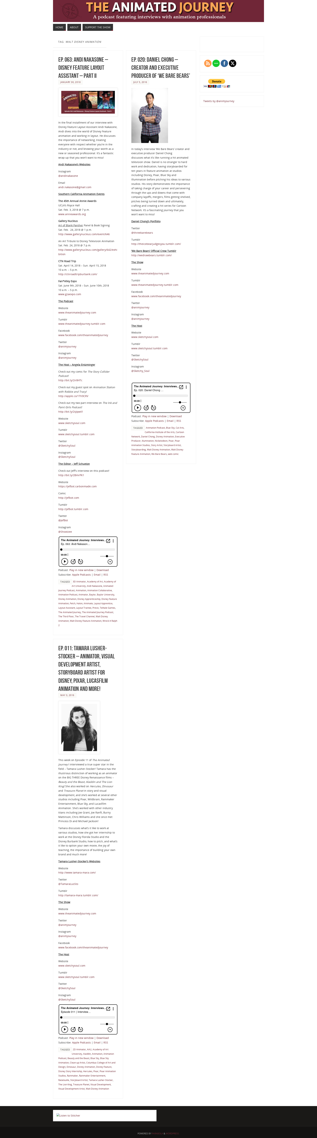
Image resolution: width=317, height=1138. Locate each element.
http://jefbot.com (68, 497)
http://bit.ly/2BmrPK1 (71, 475)
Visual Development (100, 1084)
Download (102, 570)
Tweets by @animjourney (218, 101)
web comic (173, 453)
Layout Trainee (83, 607)
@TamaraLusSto (68, 884)
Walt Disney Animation (158, 449)
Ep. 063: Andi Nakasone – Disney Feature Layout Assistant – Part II (83, 67)
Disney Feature (104, 1066)
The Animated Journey (69, 612)
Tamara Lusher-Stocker (101, 1080)
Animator (83, 594)
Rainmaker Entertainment (92, 1075)
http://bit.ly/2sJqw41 (70, 411)
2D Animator (79, 1049)
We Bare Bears (159, 453)
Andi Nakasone (94, 585)
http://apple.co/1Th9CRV (73, 396)
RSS (105, 574)
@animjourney (67, 346)
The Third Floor (66, 616)
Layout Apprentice (103, 603)
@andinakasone (68, 175)
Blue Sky (170, 427)
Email (97, 574)
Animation (81, 590)
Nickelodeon (161, 440)
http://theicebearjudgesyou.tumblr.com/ (156, 244)
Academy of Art (95, 581)
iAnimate (88, 603)
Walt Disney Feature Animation (85, 620)
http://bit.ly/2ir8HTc (70, 380)
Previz (95, 607)
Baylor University (105, 594)
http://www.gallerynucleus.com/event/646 (84, 234)
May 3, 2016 (67, 695)
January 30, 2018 (70, 82)
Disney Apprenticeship (88, 598)
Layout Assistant (66, 607)
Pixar (171, 440)
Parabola (157, 1133)
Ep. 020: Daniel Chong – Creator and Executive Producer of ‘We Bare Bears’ (160, 67)
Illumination (148, 440)
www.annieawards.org (72, 214)
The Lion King (65, 1084)
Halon (79, 603)
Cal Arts (180, 427)
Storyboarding (138, 449)
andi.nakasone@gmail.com (74, 187)
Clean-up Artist (77, 1062)
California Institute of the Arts (160, 432)
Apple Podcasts (81, 574)
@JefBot (63, 520)
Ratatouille (63, 1080)
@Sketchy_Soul (140, 371)
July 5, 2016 (140, 82)
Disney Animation (67, 598)
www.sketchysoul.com (71, 423)
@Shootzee (65, 531)
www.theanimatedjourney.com (77, 312)
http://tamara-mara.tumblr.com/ (78, 895)
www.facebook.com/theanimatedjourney (83, 335)
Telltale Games (107, 607)
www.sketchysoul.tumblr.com (76, 434)
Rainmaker (72, 1075)
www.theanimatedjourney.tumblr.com (81, 323)
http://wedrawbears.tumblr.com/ (151, 255)
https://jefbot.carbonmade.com (77, 486)
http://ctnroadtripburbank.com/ (77, 274)
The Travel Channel (85, 616)
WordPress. (172, 1133)
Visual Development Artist (71, 1088)
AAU (89, 1049)
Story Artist (156, 445)
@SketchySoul (66, 445)
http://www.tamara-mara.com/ (77, 872)
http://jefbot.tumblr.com (73, 509)
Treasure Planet (81, 1084)
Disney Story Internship (70, 1071)
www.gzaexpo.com (69, 294)
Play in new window (81, 570)
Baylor (92, 594)
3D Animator (79, 581)
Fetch (72, 603)
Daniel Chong (148, 436)
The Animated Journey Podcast (97, 612)
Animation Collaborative (99, 590)
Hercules (87, 1071)
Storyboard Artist (172, 445)
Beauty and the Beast (78, 1058)
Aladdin (87, 1053)
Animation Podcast (67, 594)
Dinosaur (71, 1066)
